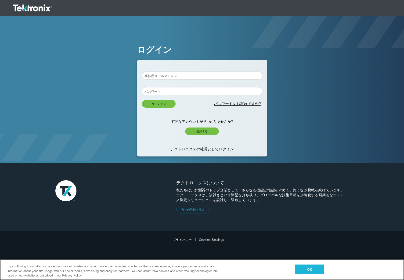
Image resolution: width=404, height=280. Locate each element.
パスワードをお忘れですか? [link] (237, 103)
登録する (202, 131)
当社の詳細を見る (193, 209)
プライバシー (182, 239)
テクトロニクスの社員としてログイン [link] (202, 149)
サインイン (159, 104)
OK (309, 269)
